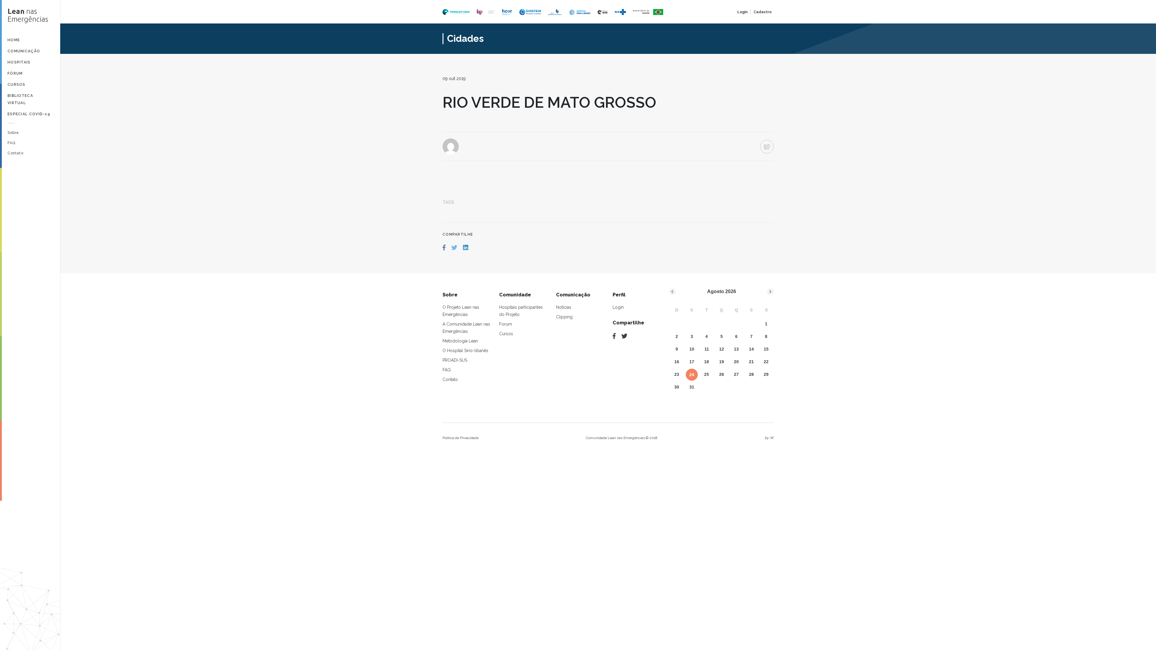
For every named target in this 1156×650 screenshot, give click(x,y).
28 (751, 374)
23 (676, 374)
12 (721, 349)
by (769, 438)
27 (736, 374)
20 (736, 361)
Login (742, 12)
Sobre (13, 133)
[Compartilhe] (614, 336)
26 (721, 374)
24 (691, 374)
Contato (15, 153)
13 (736, 349)
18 (706, 361)
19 (721, 361)
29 (766, 374)
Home (14, 40)
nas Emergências (28, 15)
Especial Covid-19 (29, 114)
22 (766, 361)
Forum (505, 324)
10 (691, 349)
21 (751, 361)
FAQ (11, 143)
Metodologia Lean (460, 341)
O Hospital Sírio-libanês (465, 350)
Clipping (564, 316)
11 (706, 349)
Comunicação (24, 51)
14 (751, 349)
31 (691, 387)
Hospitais (19, 62)
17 (691, 361)
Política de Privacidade (461, 438)
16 (676, 361)
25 (706, 374)
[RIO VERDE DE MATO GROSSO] (444, 247)
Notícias (563, 307)
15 (766, 349)
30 (676, 387)
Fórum (15, 73)
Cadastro (763, 12)
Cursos (17, 84)
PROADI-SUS (455, 360)
